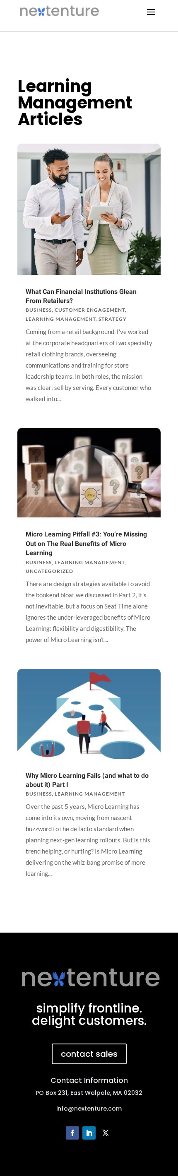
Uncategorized (49, 571)
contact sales (89, 1054)
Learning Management (61, 319)
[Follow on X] (105, 1133)
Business (39, 310)
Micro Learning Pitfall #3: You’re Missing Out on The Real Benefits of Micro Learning (86, 543)
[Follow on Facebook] (72, 1133)
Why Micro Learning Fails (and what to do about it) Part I (87, 780)
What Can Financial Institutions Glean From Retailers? (81, 296)
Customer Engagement (90, 310)
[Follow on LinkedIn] (89, 1133)
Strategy (113, 319)
